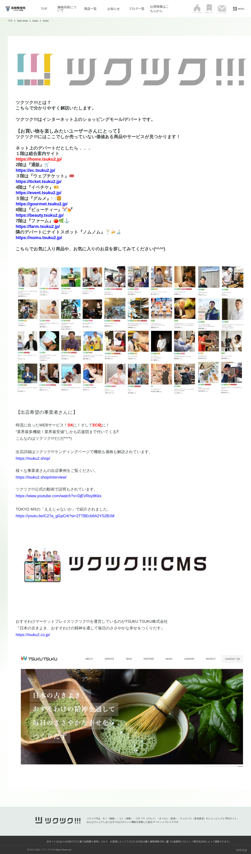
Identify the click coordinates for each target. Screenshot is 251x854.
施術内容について (66, 8)
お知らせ (113, 8)
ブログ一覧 (137, 8)
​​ (38, 181)
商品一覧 (90, 8)
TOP (44, 8)
